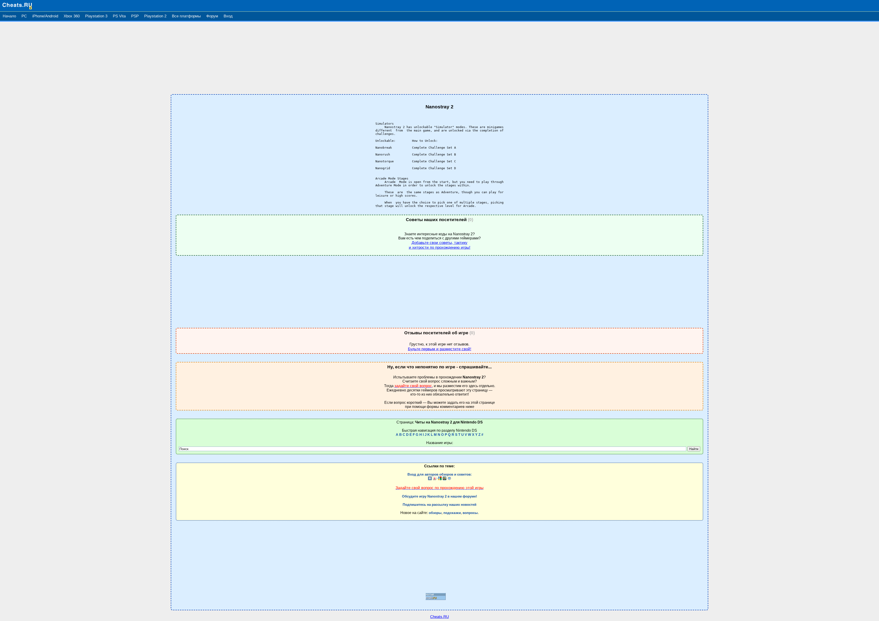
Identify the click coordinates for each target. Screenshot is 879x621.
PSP (135, 16)
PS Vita (119, 16)
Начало (9, 16)
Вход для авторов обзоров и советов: (439, 474)
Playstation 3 (96, 16)
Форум (212, 16)
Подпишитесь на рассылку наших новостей (439, 504)
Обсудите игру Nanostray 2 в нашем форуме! (439, 496)
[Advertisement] (439, 58)
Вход (228, 16)
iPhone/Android (45, 16)
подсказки (452, 513)
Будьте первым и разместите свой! (439, 349)
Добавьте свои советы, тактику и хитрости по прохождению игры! (439, 245)
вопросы (470, 513)
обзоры (435, 513)
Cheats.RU (439, 616)
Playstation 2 (155, 16)
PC (24, 16)
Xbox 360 (72, 16)
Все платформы (186, 16)
